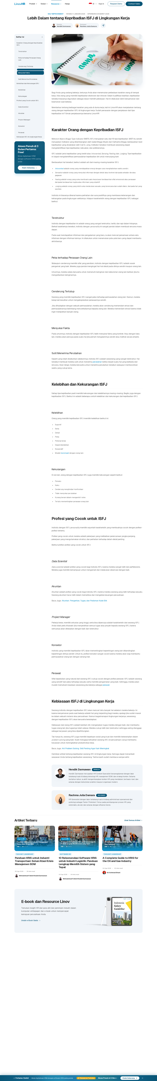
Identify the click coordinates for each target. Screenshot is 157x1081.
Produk (32, 4)
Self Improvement (56, 14)
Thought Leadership (24, 854)
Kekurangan (22, 96)
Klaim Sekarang (28, 168)
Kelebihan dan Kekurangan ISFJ (28, 83)
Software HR (65, 854)
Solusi (43, 4)
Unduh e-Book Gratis (29, 920)
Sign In (101, 4)
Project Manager (24, 120)
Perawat (21, 132)
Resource (55, 4)
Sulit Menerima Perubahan (27, 79)
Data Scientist (23, 107)
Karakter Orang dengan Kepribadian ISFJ (29, 44)
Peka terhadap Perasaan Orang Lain (29, 59)
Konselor (21, 126)
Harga (67, 4)
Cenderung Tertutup (25, 66)
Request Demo (116, 4)
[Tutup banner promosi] (142, 1078)
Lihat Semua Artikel (132, 820)
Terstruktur (22, 51)
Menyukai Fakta (24, 73)
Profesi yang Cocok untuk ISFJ (28, 100)
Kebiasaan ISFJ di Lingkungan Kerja (29, 137)
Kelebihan (21, 90)
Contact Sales (134, 4)
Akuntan (21, 113)
